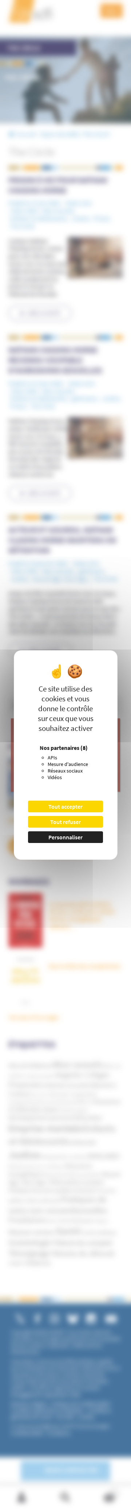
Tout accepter (65, 806)
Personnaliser (65, 837)
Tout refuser (65, 821)
